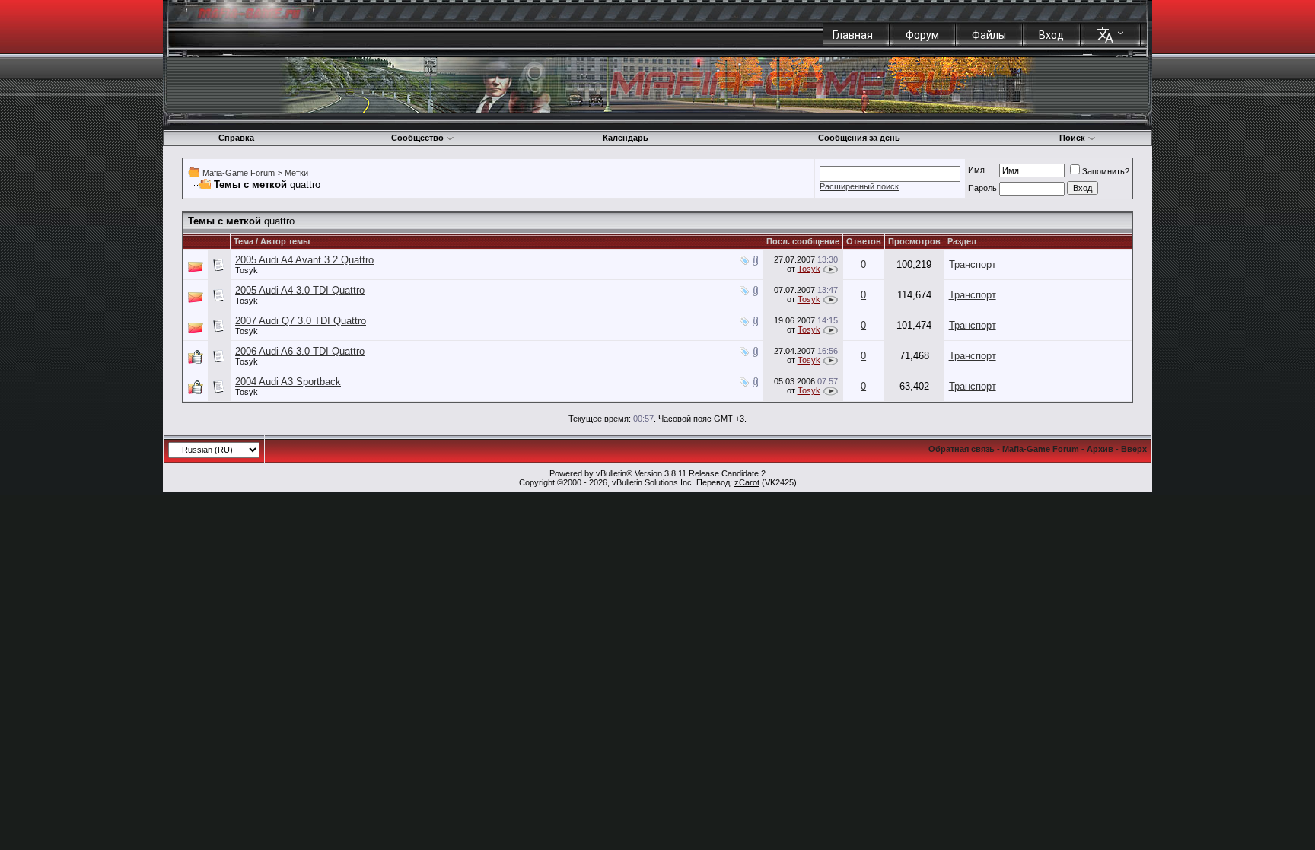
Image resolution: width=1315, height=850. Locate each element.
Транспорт (972, 264)
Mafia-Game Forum (238, 172)
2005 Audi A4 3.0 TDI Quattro (300, 290)
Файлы (989, 35)
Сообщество (417, 137)
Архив (1100, 449)
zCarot (746, 482)
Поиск (1072, 137)
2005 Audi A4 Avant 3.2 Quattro (304, 260)
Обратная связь (961, 449)
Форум (922, 35)
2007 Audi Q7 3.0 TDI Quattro (300, 320)
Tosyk (246, 270)
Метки (296, 172)
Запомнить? (1105, 171)
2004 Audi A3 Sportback (288, 381)
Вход (1051, 35)
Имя (976, 169)
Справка (236, 137)
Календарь (625, 137)
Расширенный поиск (859, 186)
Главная (853, 35)
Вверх (1134, 449)
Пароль (982, 188)
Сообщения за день (859, 137)
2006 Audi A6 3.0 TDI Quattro (300, 351)
